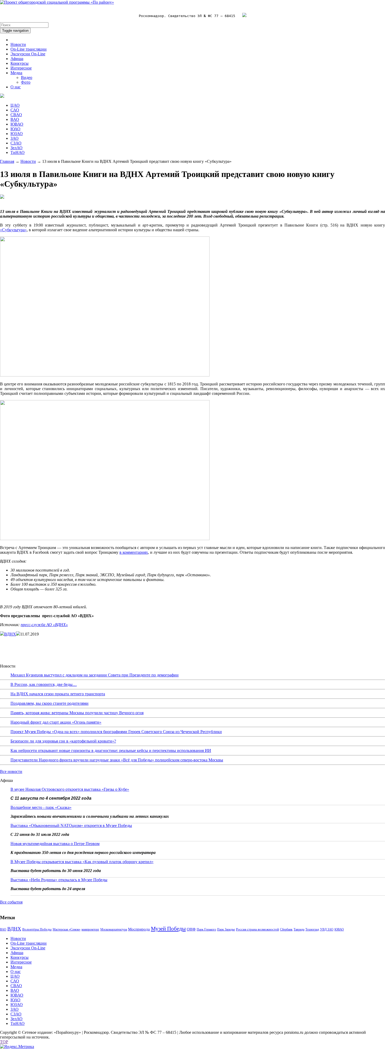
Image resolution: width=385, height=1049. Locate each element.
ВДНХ (10, 634)
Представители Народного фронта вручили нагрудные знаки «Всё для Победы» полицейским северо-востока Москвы (116, 760)
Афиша (16, 58)
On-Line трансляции (28, 49)
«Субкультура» (13, 230)
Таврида (299, 929)
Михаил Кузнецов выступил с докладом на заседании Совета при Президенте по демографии (94, 675)
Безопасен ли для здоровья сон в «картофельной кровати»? (63, 741)
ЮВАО (16, 124)
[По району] (57, 2)
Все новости (11, 771)
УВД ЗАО (326, 929)
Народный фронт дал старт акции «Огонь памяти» (55, 722)
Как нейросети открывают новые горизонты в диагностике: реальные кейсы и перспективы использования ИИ (110, 750)
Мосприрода (139, 929)
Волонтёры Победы (37, 929)
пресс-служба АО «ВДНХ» (44, 624)
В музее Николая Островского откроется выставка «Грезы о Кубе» (69, 789)
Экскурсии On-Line (27, 54)
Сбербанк (286, 929)
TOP (4, 1042)
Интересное (21, 68)
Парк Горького (206, 929)
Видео (26, 77)
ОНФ (191, 929)
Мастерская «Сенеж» (66, 929)
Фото (25, 82)
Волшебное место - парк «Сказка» (41, 807)
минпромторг (90, 929)
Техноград (312, 929)
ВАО (14, 119)
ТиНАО (17, 152)
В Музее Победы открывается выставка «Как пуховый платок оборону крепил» (81, 861)
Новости (18, 44)
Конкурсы (19, 63)
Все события (11, 902)
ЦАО (15, 105)
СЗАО (15, 143)
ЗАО (14, 138)
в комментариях (133, 552)
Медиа (16, 73)
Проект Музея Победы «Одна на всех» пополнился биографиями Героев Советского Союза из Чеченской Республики (116, 731)
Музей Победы (168, 929)
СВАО (16, 114)
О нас (15, 87)
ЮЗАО (16, 133)
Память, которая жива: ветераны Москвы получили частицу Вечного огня (77, 713)
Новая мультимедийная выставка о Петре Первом (55, 843)
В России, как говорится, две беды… (43, 684)
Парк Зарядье (226, 929)
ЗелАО (16, 148)
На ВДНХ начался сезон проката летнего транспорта (57, 694)
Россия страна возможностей (257, 929)
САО (14, 110)
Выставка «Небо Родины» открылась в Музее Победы (58, 880)
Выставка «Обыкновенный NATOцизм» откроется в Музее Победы (71, 825)
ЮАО (15, 129)
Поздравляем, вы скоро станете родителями (49, 703)
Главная (7, 161)
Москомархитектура (113, 929)
